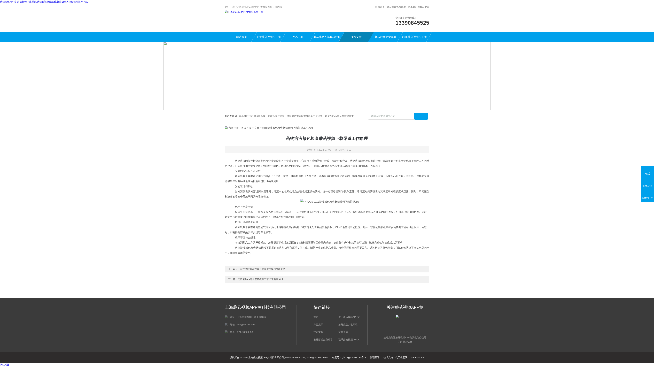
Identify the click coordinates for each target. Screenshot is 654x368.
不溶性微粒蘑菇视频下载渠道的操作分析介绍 (261, 269)
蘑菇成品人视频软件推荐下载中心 (327, 38)
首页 (243, 127)
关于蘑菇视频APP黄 (268, 36)
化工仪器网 (401, 357)
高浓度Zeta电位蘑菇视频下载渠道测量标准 (260, 279)
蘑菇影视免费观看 (396, 6)
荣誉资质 (343, 332)
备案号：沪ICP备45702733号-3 (349, 357)
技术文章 (356, 36)
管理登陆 (374, 357)
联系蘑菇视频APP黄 (418, 6)
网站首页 (241, 36)
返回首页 (380, 6)
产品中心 (297, 36)
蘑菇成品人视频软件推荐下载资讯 (349, 324)
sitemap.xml (417, 357)
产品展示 (318, 324)
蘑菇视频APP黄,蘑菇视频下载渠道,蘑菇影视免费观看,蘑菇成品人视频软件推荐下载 (44, 1)
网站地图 (5, 364)
